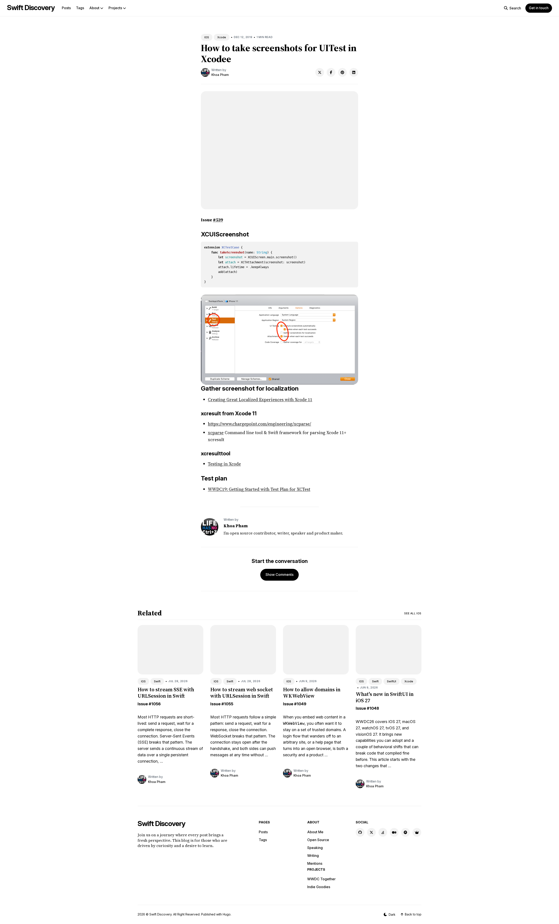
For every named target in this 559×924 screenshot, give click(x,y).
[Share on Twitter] (319, 72)
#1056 (155, 704)
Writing (313, 855)
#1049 (300, 704)
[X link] (371, 832)
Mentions (314, 863)
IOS (206, 37)
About (94, 8)
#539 (218, 220)
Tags (80, 8)
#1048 (373, 708)
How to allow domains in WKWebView (311, 692)
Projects (116, 8)
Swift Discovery (31, 7)
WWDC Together (321, 879)
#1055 (227, 704)
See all (412, 613)
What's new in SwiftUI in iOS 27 (385, 697)
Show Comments (279, 574)
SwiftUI (391, 681)
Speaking (315, 847)
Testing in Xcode (224, 464)
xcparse (216, 433)
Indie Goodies (318, 887)
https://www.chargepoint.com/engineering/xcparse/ (259, 424)
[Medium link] (394, 832)
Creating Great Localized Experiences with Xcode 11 (260, 399)
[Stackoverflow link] (382, 832)
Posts (66, 8)
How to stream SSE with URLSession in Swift (166, 692)
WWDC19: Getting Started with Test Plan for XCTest (259, 489)
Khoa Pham (220, 75)
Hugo (227, 914)
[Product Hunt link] (405, 832)
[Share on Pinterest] (342, 72)
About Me (315, 832)
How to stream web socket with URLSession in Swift (241, 692)
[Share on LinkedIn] (353, 72)
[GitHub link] (360, 832)
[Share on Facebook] (331, 72)
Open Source (318, 840)
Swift (157, 681)
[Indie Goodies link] (416, 832)
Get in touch (539, 8)
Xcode (221, 37)
